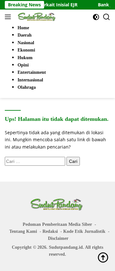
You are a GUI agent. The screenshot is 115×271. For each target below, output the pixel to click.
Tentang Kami (23, 231)
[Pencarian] (106, 17)
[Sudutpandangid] (36, 16)
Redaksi (50, 231)
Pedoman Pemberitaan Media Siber (57, 224)
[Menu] (9, 16)
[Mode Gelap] (96, 17)
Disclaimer (58, 238)
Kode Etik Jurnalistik (84, 231)
